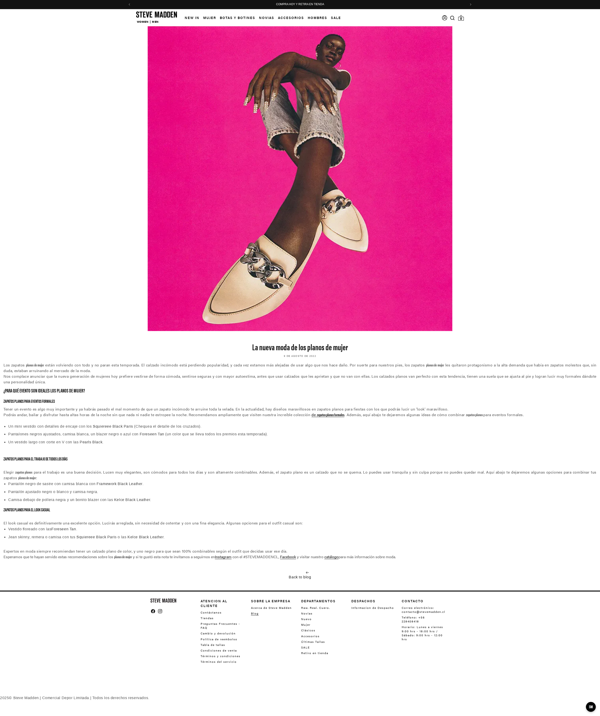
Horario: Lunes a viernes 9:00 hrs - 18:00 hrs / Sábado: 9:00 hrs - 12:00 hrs (422, 633)
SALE (305, 647)
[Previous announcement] (129, 4)
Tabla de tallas (213, 645)
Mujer (306, 624)
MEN (155, 21)
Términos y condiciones (220, 656)
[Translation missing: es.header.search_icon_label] (452, 18)
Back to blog (300, 577)
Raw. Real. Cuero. (315, 608)
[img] (452, 18)
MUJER (209, 17)
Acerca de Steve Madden (271, 608)
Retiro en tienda (314, 653)
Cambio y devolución (218, 633)
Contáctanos (211, 612)
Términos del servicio (219, 661)
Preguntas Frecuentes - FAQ (220, 626)
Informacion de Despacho (372, 608)
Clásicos (308, 630)
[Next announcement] (470, 4)
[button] (207, 17)
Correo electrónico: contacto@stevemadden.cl (422, 610)
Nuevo (306, 619)
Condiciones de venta (219, 650)
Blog (255, 613)
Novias (307, 613)
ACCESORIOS (291, 17)
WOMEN (143, 21)
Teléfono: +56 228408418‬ (413, 619)
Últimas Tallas (313, 642)
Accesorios (310, 636)
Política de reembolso (219, 639)
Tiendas (207, 618)
